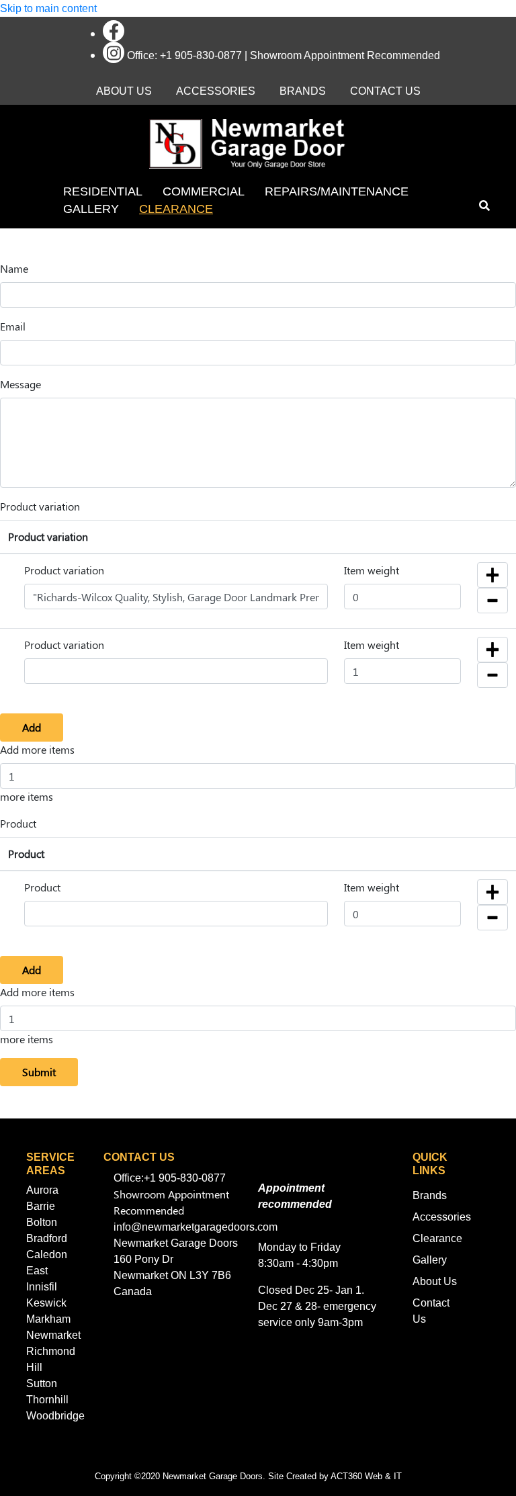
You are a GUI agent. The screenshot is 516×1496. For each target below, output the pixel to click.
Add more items (37, 749)
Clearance (176, 209)
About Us (124, 91)
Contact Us (385, 91)
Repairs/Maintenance (336, 191)
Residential (102, 191)
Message (20, 384)
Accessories (215, 91)
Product (18, 823)
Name (14, 268)
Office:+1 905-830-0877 (170, 1178)
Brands (303, 91)
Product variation (40, 506)
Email (13, 326)
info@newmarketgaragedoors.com (195, 1227)
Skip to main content (48, 8)
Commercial (204, 191)
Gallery (91, 209)
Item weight (371, 570)
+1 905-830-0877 (201, 55)
